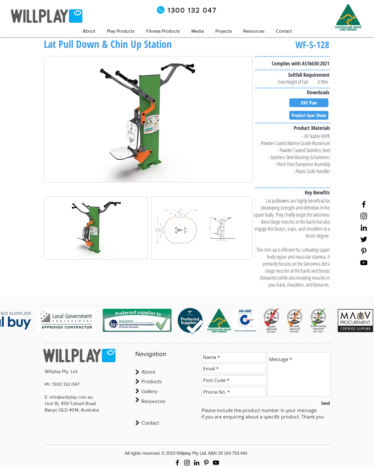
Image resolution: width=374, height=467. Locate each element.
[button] (197, 31)
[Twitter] (363, 239)
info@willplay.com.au (71, 397)
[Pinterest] (363, 251)
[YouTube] (363, 262)
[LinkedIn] (363, 227)
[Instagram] (363, 216)
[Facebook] (363, 204)
